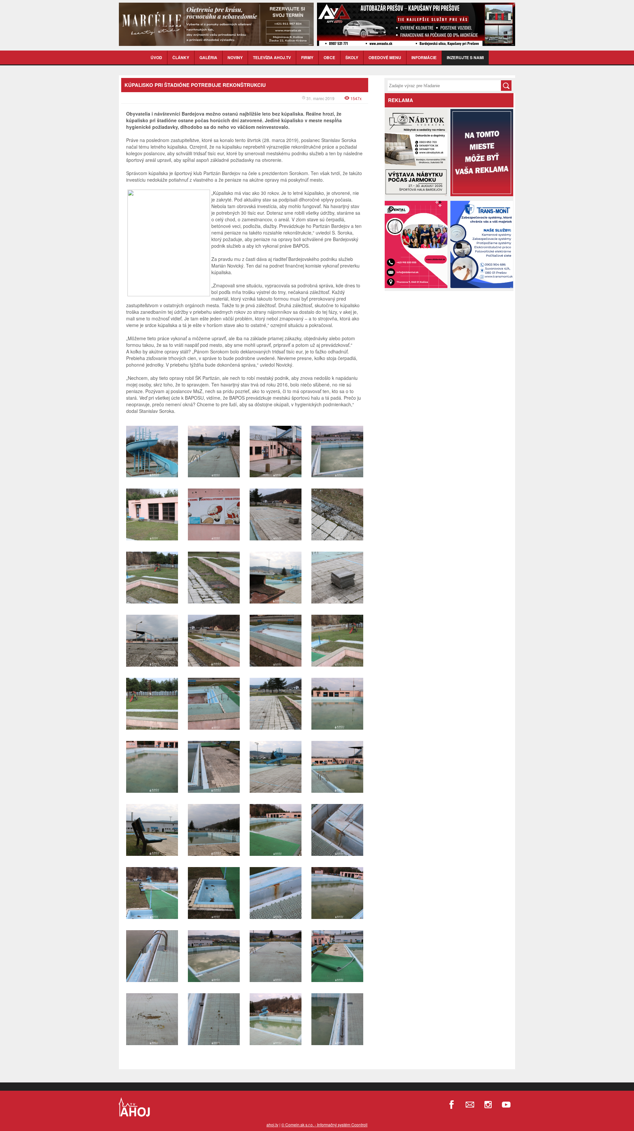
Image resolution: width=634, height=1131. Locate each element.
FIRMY (307, 57)
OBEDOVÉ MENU (385, 57)
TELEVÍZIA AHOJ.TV (272, 57)
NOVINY (235, 57)
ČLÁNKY (180, 57)
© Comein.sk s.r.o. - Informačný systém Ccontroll (324, 1124)
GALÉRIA (208, 57)
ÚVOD (156, 57)
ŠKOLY (351, 57)
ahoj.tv (272, 1124)
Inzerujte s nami (465, 57)
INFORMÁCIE (424, 57)
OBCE (329, 57)
